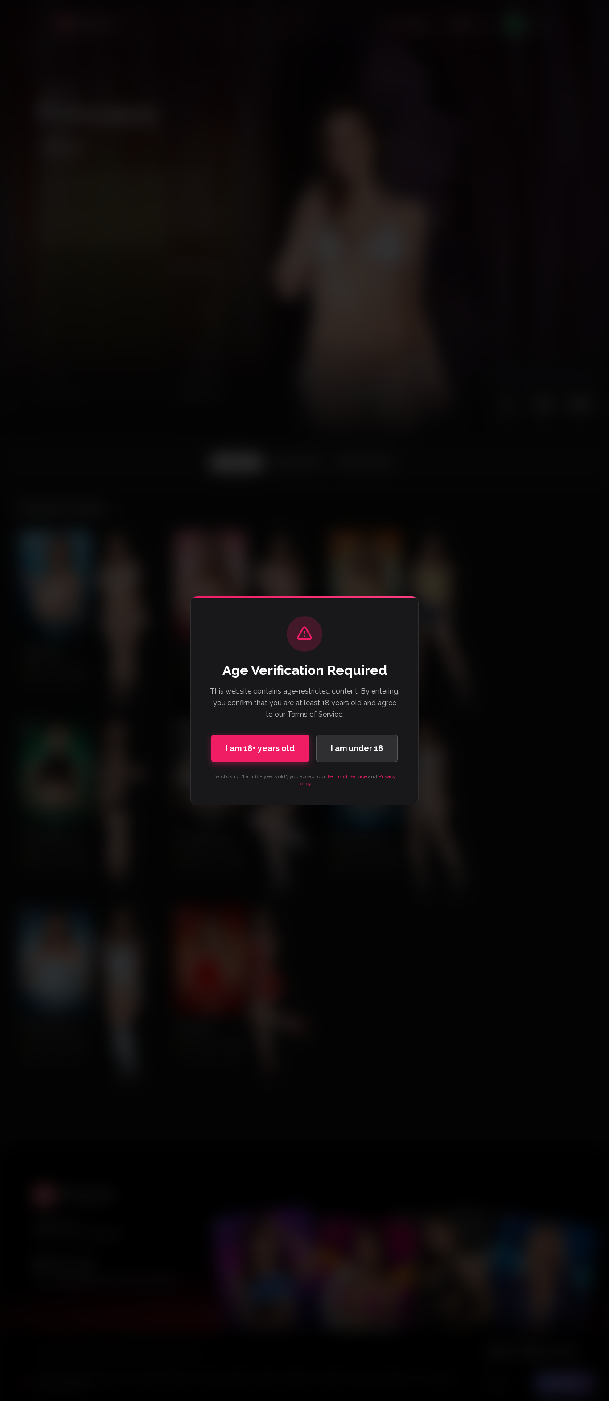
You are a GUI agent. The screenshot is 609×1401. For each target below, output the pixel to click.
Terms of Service (347, 776)
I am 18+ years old (260, 748)
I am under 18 (357, 748)
